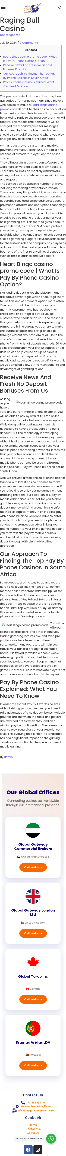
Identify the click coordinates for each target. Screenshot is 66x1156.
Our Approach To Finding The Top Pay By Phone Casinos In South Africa (29, 76)
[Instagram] (37, 1149)
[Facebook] (28, 1149)
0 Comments (29, 43)
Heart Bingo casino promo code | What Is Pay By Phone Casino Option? (30, 59)
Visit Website (33, 867)
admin (8, 757)
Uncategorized (10, 35)
